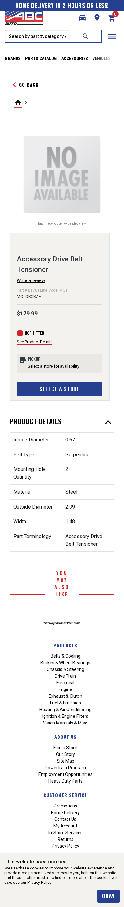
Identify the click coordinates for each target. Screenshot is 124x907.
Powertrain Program (65, 767)
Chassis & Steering (65, 669)
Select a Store (59, 389)
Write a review (31, 280)
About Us (65, 736)
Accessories (74, 58)
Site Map (65, 761)
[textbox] (37, 36)
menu (112, 37)
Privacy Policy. (39, 882)
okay (108, 896)
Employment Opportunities (65, 774)
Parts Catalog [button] (41, 58)
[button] (82, 17)
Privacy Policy (65, 845)
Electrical (65, 682)
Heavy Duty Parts (65, 781)
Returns (65, 839)
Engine (65, 689)
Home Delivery (65, 812)
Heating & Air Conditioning (65, 709)
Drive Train (65, 676)
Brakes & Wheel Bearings (65, 662)
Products (65, 645)
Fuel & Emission (65, 702)
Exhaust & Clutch (65, 696)
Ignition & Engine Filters (65, 716)
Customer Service (65, 795)
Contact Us (65, 819)
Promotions (65, 805)
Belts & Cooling (65, 656)
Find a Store (65, 747)
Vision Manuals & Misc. (65, 722)
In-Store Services (65, 832)
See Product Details (34, 341)
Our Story (65, 754)
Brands (13, 58)
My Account (65, 825)
